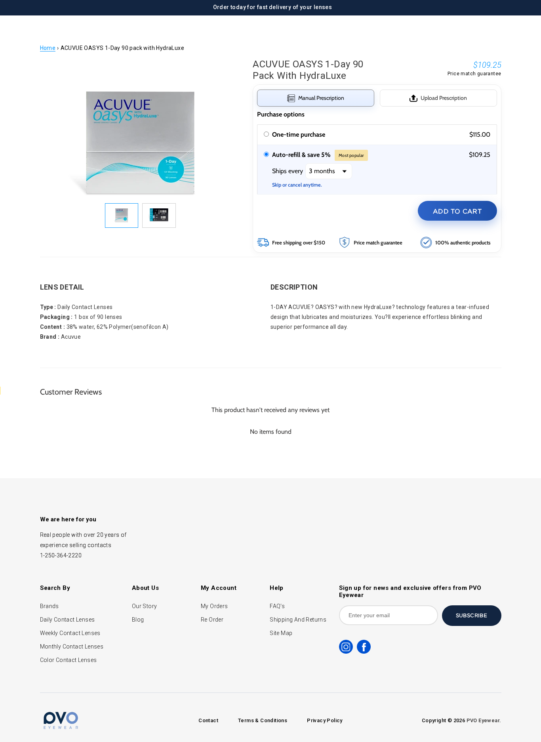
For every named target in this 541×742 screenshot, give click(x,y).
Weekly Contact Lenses (70, 633)
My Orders (214, 606)
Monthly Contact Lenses (72, 646)
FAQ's (277, 606)
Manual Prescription (321, 97)
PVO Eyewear (483, 720)
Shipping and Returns (298, 619)
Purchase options (281, 114)
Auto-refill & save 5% (318, 154)
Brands (49, 606)
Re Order (212, 619)
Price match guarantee (474, 73)
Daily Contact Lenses (67, 619)
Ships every (288, 171)
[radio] (266, 135)
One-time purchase (298, 134)
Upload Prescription (444, 97)
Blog (138, 619)
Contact (208, 720)
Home (48, 48)
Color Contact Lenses (68, 660)
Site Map (281, 633)
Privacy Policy (325, 720)
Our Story (144, 606)
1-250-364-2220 (61, 555)
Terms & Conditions (262, 720)
